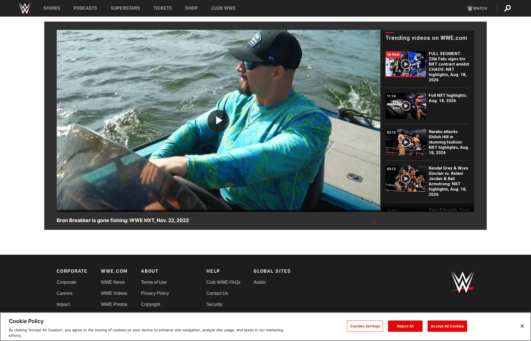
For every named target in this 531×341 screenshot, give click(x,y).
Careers (64, 293)
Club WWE (223, 8)
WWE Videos (114, 293)
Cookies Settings (365, 326)
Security (214, 304)
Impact (63, 304)
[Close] (522, 326)
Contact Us (217, 293)
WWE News (113, 282)
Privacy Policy (155, 293)
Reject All (405, 326)
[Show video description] (374, 221)
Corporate (66, 282)
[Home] (24, 8)
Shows (51, 8)
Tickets (162, 8)
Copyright (150, 304)
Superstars (125, 8)
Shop (191, 8)
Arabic (260, 282)
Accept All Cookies (447, 326)
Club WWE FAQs (223, 282)
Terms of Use (154, 282)
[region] (265, 326)
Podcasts (85, 8)
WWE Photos (114, 304)
